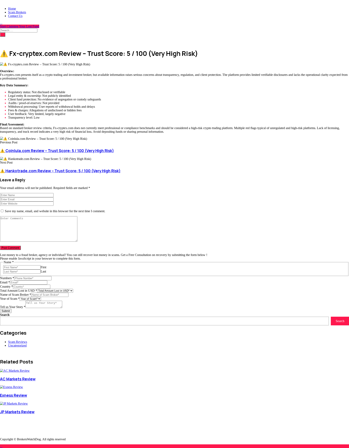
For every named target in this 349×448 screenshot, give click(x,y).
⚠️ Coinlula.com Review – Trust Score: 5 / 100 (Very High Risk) (57, 150)
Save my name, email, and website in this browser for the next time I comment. (55, 211)
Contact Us (15, 16)
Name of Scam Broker (15, 294)
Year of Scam (10, 298)
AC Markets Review (18, 379)
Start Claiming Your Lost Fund (19, 26)
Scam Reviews (17, 342)
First (43, 267)
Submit (6, 310)
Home (12, 8)
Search (4, 314)
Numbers (7, 278)
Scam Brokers (17, 12)
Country (6, 286)
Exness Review (13, 395)
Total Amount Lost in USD (18, 290)
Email (5, 282)
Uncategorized (17, 345)
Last (43, 271)
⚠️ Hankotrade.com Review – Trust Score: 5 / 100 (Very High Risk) (60, 170)
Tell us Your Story (12, 307)
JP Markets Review (17, 412)
